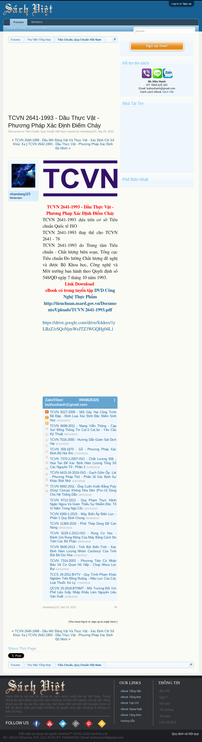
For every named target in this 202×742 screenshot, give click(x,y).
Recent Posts (39, 28)
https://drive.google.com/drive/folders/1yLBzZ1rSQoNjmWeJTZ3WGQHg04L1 (79, 325)
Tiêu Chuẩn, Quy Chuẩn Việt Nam (45, 131)
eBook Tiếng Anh (131, 696)
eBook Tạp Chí (130, 702)
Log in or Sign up (181, 3)
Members (37, 21)
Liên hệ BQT (167, 722)
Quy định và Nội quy (185, 734)
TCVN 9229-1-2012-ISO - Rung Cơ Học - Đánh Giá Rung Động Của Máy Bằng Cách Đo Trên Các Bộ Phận (83, 537)
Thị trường (166, 709)
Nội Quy (164, 703)
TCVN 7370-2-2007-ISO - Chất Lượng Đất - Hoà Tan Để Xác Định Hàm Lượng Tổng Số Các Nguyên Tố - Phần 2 (83, 463)
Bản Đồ (164, 691)
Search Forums (17, 28)
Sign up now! (157, 46)
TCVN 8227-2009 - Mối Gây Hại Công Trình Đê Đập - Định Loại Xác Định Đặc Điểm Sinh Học (83, 416)
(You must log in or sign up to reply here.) (93, 621)
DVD (89, 293)
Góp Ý (163, 697)
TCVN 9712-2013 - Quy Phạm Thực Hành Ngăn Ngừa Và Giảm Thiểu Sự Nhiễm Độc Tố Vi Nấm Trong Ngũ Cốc (83, 504)
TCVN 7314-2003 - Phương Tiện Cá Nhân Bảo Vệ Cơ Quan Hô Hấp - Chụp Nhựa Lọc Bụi (83, 565)
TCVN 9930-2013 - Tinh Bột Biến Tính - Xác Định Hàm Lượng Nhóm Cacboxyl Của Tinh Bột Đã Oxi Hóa (83, 551)
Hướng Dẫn (128, 720)
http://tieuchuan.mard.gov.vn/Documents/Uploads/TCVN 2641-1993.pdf (80, 306)
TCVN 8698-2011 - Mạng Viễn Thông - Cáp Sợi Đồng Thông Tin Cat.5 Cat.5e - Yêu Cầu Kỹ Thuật (83, 430)
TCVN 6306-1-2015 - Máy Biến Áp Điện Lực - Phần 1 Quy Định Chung (83, 516)
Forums (19, 22)
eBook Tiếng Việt (131, 691)
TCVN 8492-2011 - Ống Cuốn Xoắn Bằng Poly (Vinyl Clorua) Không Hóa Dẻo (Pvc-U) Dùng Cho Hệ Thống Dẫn (83, 490)
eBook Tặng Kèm (131, 714)
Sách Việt (168, 91)
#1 (116, 607)
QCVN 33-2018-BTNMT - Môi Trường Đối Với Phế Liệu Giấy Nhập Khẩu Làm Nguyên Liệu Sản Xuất (83, 592)
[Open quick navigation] (114, 39)
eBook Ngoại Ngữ (131, 709)
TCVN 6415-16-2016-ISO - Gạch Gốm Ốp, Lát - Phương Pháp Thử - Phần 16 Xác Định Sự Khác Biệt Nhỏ (83, 477)
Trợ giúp (165, 716)
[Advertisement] (63, 79)
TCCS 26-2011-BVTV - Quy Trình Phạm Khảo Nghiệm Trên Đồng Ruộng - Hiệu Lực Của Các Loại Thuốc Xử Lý (83, 578)
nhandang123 (88, 131)
